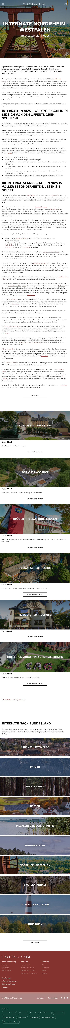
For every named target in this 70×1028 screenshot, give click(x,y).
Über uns (45, 962)
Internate (24, 962)
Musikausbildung (21, 238)
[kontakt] (66, 4)
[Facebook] (61, 998)
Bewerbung (5, 967)
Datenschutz (53, 998)
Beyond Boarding (7, 970)
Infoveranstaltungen (10, 981)
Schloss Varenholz (7, 349)
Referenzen (45, 967)
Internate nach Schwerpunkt (29, 973)
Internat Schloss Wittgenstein (17, 286)
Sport (9, 243)
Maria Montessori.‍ (56, 209)
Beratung (4, 965)
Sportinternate (9, 247)
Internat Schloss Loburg (12, 326)
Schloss (21, 700)
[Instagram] (64, 998)
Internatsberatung (9, 962)
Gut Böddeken (54, 195)
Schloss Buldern (11, 363)
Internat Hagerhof (41, 207)
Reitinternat (26, 247)
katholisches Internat (39, 263)
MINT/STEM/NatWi (9, 700)
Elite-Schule (6, 333)
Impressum (40, 998)
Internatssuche (25, 965)
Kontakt (44, 973)
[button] (3, 3)
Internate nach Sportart (28, 970)
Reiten (38, 243)
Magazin (5, 987)
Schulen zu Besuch (9, 984)
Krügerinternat (13, 299)
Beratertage (6, 978)
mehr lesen (35, 395)
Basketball (8, 245)
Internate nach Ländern (27, 967)
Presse (44, 970)
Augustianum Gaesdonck (51, 252)
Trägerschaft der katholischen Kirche (28, 342)
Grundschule (31, 195)
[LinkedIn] (67, 998)
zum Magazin (35, 942)
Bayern (10, 153)
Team (43, 965)
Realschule (61, 286)
